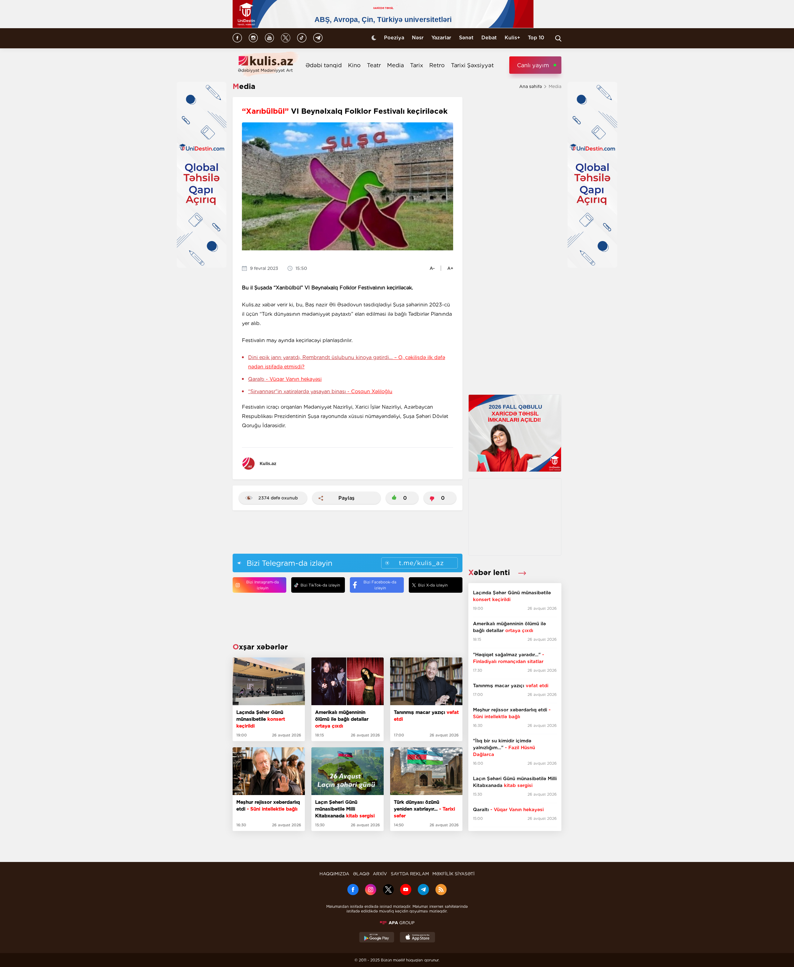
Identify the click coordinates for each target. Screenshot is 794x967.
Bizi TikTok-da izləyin (320, 585)
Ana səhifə (530, 86)
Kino (354, 65)
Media (395, 65)
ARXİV (380, 873)
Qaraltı (285, 379)
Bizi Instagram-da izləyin (262, 585)
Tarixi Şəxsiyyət (472, 65)
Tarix (416, 65)
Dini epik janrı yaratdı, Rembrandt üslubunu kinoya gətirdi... (346, 362)
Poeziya (394, 38)
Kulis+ (512, 38)
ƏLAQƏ (361, 873)
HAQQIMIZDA (334, 873)
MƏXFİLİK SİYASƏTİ (453, 873)
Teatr (374, 65)
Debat (489, 38)
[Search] (558, 38)
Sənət (466, 38)
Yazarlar (441, 38)
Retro (437, 65)
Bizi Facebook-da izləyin (380, 585)
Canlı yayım (533, 65)
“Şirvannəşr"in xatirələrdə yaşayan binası (320, 391)
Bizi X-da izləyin (433, 585)
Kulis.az (268, 463)
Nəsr (418, 38)
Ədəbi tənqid (324, 65)
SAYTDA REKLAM (410, 873)
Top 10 (536, 38)
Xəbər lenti (490, 572)
